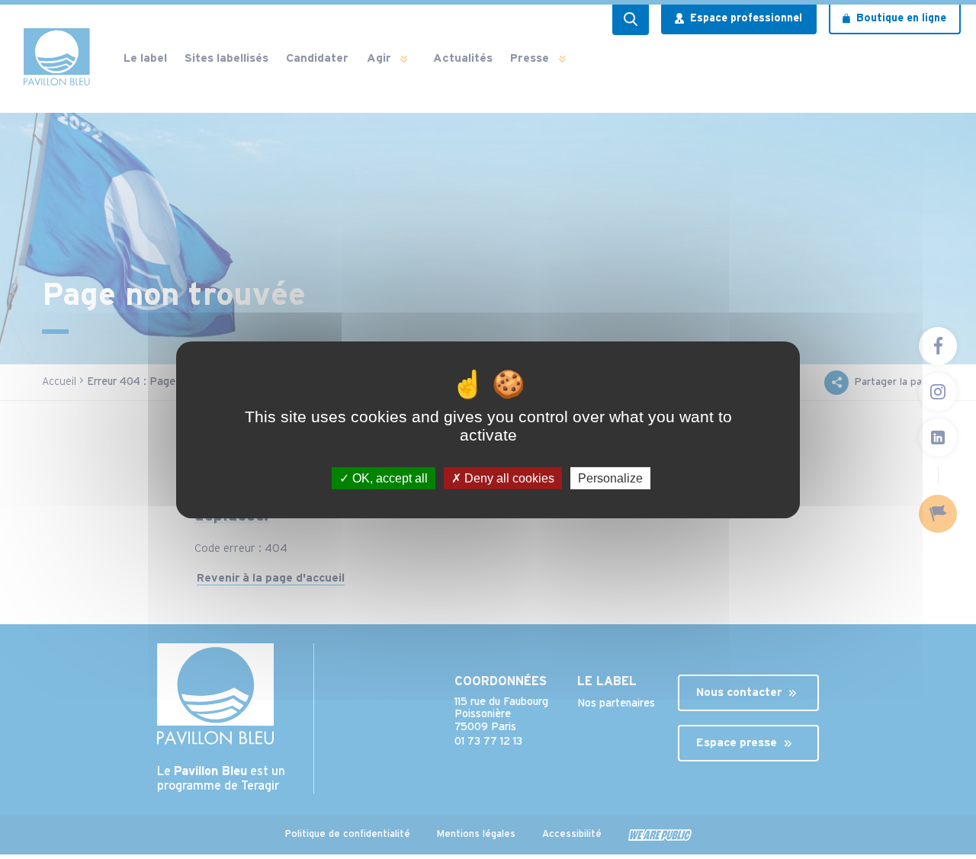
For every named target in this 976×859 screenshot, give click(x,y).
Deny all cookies (507, 477)
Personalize (610, 477)
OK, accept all (388, 477)
